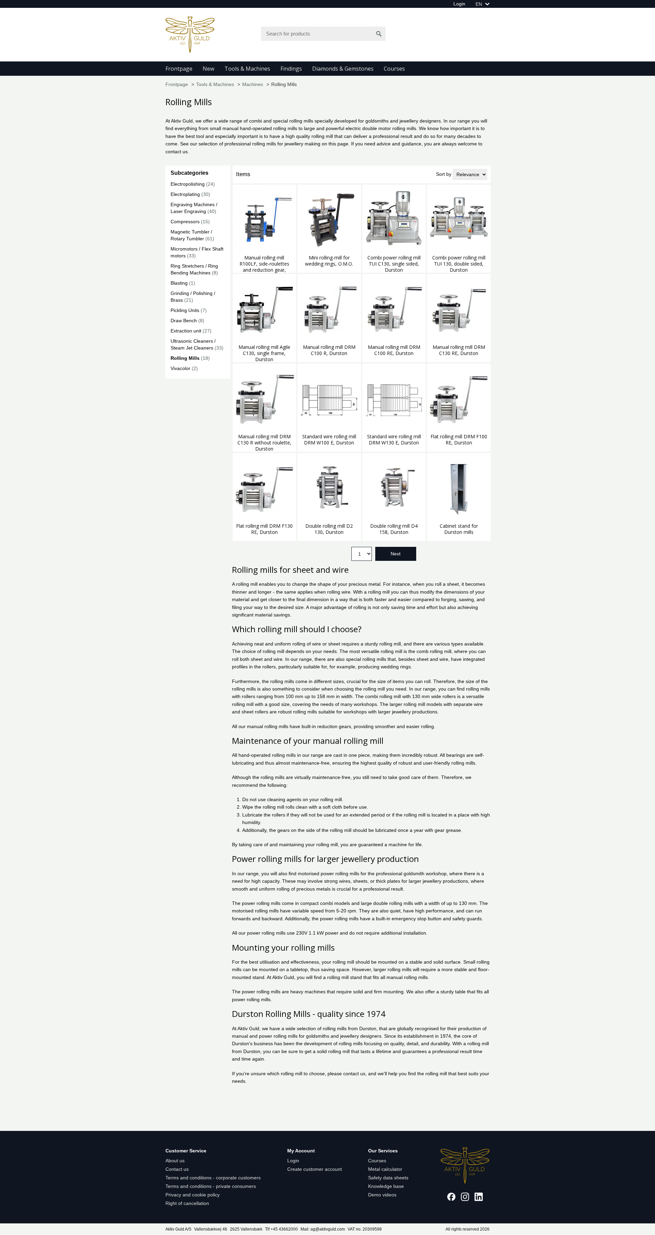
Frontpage (178, 68)
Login (459, 3)
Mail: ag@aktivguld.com (323, 1229)
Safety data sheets (388, 1177)
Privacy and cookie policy (192, 1194)
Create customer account (314, 1169)
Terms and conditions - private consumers (210, 1186)
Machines (252, 84)
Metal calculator (385, 1169)
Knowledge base (386, 1186)
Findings (291, 68)
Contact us (177, 1169)
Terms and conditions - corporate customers (213, 1177)
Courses (394, 68)
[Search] (379, 34)
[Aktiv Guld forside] (190, 34)
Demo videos (382, 1194)
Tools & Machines (247, 68)
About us (175, 1160)
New (208, 68)
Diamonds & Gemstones (343, 68)
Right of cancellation (187, 1203)
